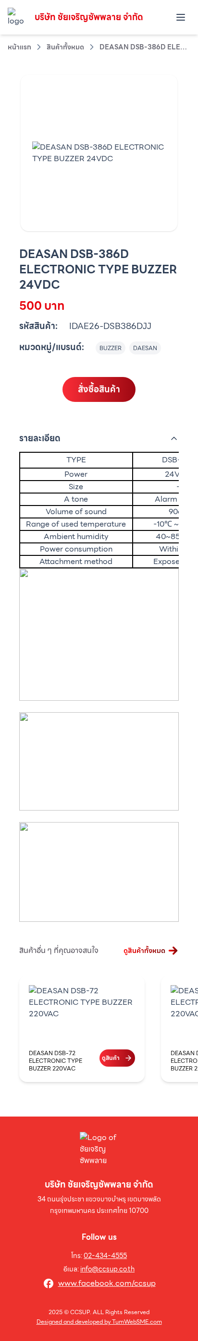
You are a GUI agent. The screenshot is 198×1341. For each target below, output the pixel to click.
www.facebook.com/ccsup (107, 1283)
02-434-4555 (105, 1255)
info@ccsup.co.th (107, 1269)
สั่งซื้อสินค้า (99, 389)
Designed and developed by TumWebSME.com (99, 1321)
